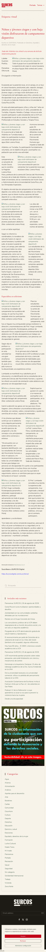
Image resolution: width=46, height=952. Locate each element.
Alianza (7, 783)
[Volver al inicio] (7, 5)
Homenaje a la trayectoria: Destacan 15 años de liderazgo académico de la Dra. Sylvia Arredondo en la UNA (23, 667)
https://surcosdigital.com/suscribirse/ (15, 574)
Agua (7, 779)
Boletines (8, 800)
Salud (7, 865)
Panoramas (9, 854)
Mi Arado (8, 851)
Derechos (29, 43)
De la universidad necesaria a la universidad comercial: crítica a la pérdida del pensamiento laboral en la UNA (22, 675)
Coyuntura (9, 811)
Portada (33, 5)
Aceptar (23, 936)
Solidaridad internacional (14, 876)
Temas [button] (39, 5)
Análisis (8, 790)
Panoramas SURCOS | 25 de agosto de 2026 (22, 652)
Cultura (7, 815)
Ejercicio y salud (11, 829)
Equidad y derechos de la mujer (16, 836)
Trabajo (7, 879)
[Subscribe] (42, 913)
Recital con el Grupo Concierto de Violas (20, 619)
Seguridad (8, 868)
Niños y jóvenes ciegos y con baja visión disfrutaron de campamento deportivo (23, 33)
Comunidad (9, 808)
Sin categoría (9, 872)
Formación (9, 840)
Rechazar (23, 941)
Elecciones (9, 833)
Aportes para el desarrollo (14, 793)
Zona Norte (9, 886)
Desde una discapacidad (14, 699)
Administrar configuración (23, 946)
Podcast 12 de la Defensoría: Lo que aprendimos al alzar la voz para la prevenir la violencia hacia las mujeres (21, 692)
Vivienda (8, 883)
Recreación (9, 861)
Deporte (8, 818)
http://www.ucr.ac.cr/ (19, 565)
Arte (6, 797)
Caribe (7, 804)
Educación (8, 826)
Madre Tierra (9, 847)
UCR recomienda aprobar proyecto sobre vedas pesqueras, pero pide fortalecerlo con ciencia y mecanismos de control (22, 658)
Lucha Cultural (10, 843)
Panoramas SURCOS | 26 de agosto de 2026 (22, 603)
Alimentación (10, 786)
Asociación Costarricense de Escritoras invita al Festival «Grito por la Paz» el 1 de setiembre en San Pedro (22, 684)
